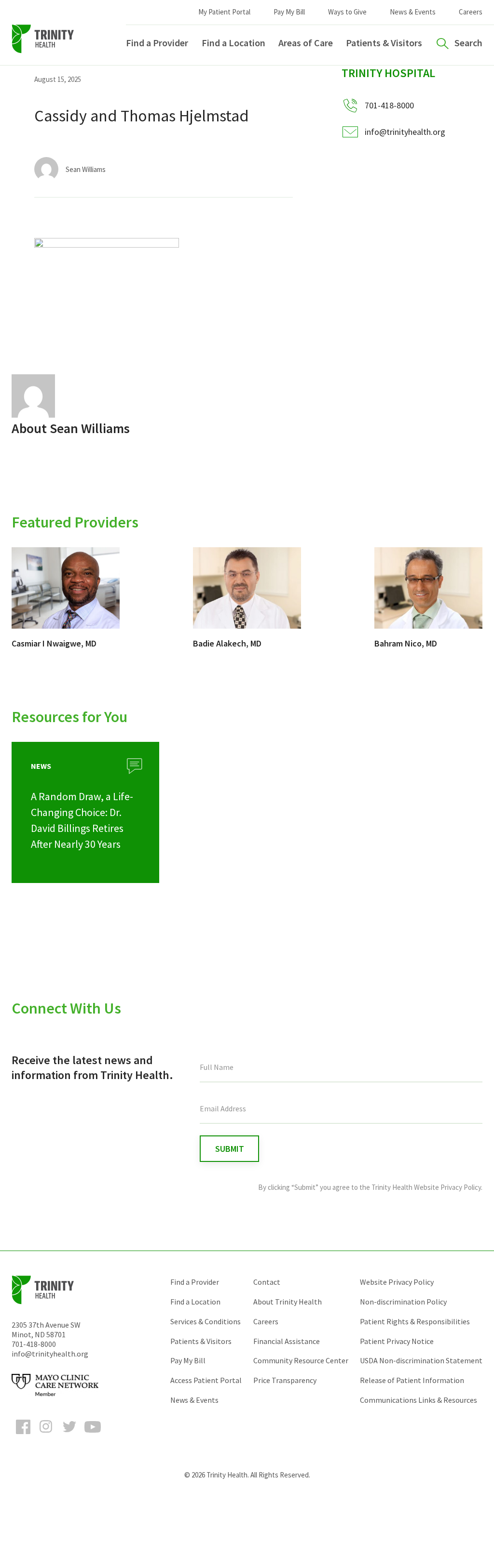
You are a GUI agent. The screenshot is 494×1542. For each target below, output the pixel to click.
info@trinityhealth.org (405, 131)
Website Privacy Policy (397, 1282)
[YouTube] (92, 1435)
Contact (266, 1282)
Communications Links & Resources (418, 1400)
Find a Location (233, 43)
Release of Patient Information (412, 1380)
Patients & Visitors (384, 43)
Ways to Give (347, 11)
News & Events (413, 11)
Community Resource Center (300, 1360)
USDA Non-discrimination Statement (421, 1360)
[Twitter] (69, 1435)
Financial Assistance (286, 1341)
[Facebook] (23, 1435)
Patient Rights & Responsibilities (415, 1321)
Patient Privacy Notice (397, 1341)
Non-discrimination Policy (403, 1301)
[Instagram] (46, 1435)
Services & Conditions (205, 1321)
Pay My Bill (289, 11)
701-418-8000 (34, 1344)
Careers (470, 11)
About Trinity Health (287, 1301)
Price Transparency (284, 1380)
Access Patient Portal (206, 1380)
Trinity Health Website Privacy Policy (426, 1187)
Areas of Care (305, 43)
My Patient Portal (224, 11)
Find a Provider (157, 43)
